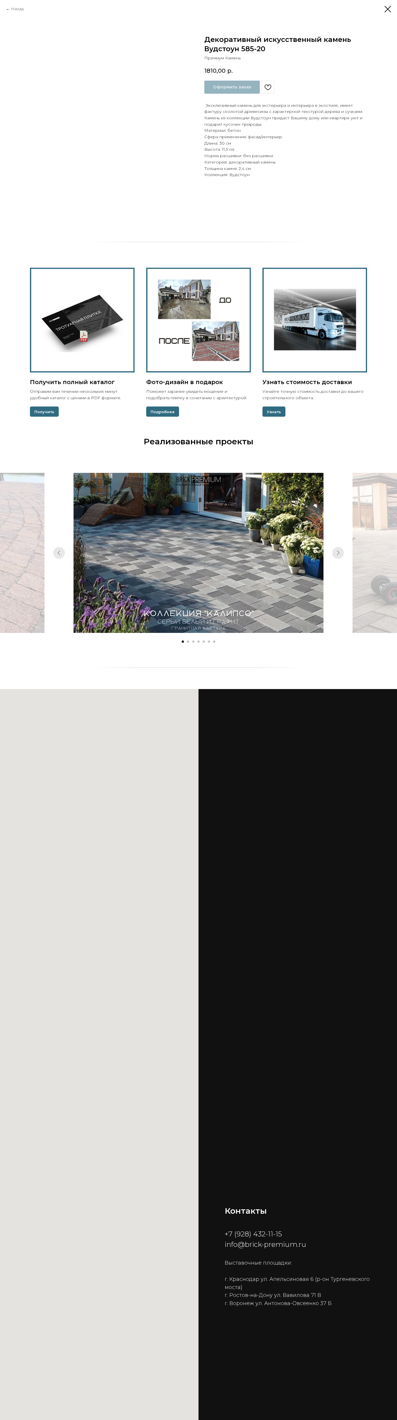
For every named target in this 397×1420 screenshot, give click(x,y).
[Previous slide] (59, 553)
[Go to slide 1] (183, 641)
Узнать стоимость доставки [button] (307, 382)
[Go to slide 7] (214, 641)
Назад (17, 8)
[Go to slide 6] (209, 641)
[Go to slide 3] (193, 641)
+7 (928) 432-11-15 (253, 1234)
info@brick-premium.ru (265, 1244)
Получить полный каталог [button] (72, 382)
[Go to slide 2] (188, 641)
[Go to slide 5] (204, 641)
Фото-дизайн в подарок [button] (184, 382)
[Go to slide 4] (198, 641)
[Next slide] (338, 553)
